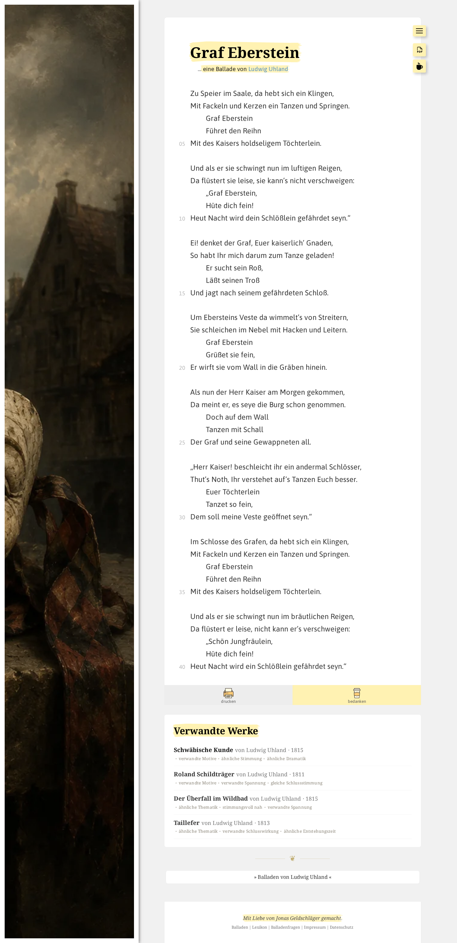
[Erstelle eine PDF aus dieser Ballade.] (419, 49)
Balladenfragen (285, 927)
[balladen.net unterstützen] (419, 66)
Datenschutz (341, 927)
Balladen (240, 927)
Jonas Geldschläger (298, 918)
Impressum (315, 927)
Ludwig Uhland (268, 68)
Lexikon (259, 927)
